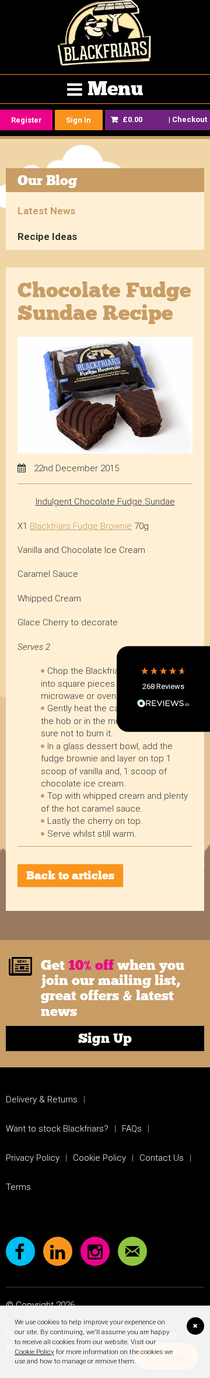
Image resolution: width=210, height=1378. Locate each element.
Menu (115, 88)
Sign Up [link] (105, 1038)
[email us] (132, 1251)
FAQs (132, 1128)
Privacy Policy (33, 1158)
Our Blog (47, 180)
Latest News (46, 211)
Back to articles (70, 875)
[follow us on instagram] (95, 1251)
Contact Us (161, 1158)
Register (26, 120)
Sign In (78, 120)
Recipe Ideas (47, 236)
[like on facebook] (20, 1251)
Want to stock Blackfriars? (57, 1128)
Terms (18, 1187)
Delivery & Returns (42, 1099)
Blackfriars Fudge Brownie (81, 526)
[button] (163, 689)
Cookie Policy (34, 1352)
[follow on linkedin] (57, 1251)
